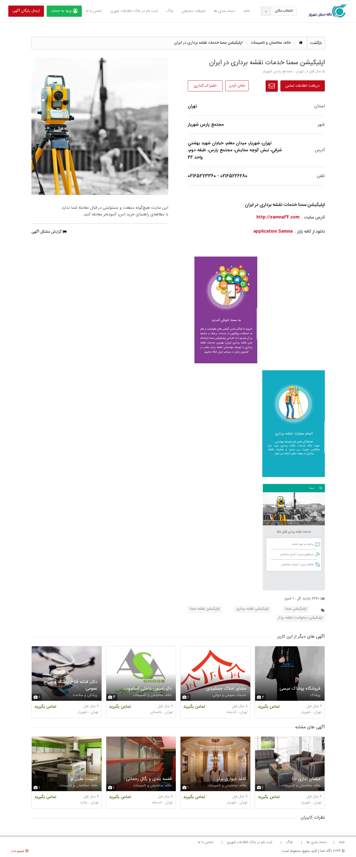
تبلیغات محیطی (194, 11)
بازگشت (316, 43)
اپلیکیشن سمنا (295, 609)
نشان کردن (237, 86)
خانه (246, 11)
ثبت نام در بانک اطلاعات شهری (134, 11)
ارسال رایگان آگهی (26, 11)
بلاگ (169, 11)
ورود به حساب (61, 11)
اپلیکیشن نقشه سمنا (205, 609)
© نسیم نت (20, 851)
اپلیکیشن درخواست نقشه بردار (300, 618)
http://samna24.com (278, 217)
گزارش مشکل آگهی (47, 231)
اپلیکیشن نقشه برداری (252, 609)
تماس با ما (94, 11)
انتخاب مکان (284, 11)
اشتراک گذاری (205, 86)
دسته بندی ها (224, 11)
